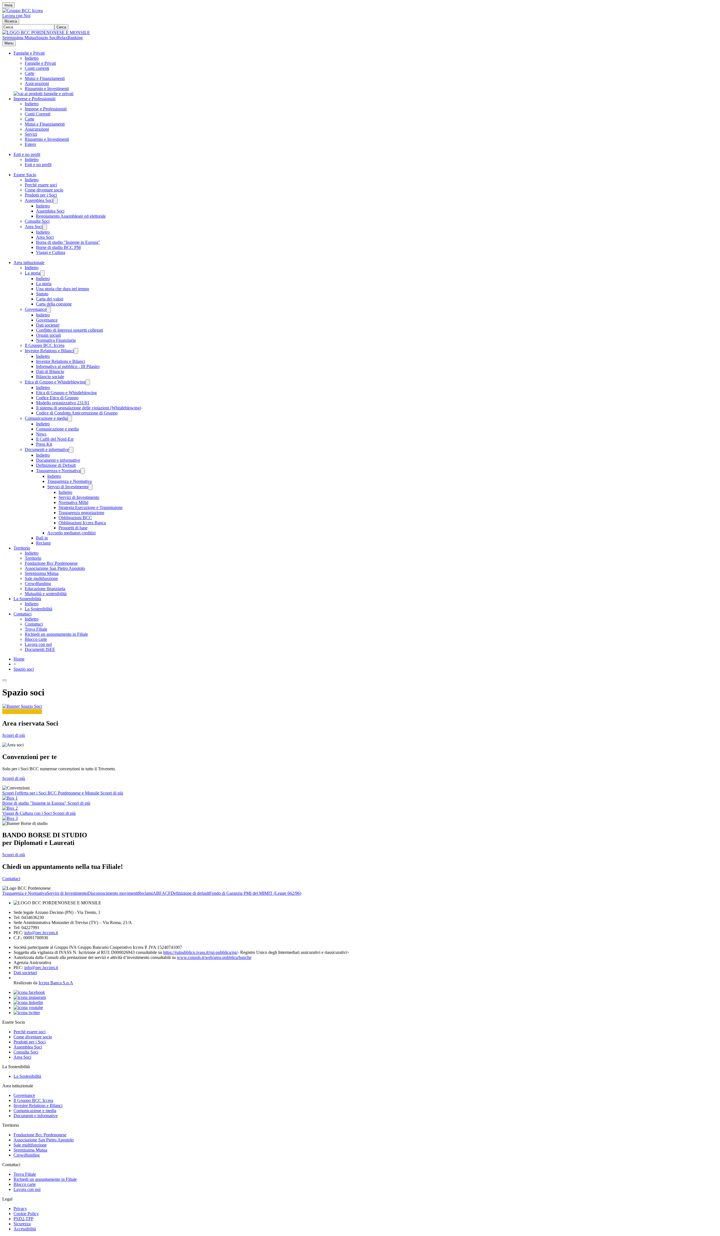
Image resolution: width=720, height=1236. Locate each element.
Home (19, 659)
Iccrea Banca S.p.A (56, 982)
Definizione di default (190, 893)
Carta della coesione (54, 304)
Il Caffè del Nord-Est (54, 439)
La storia (32, 273)
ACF (166, 893)
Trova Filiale (36, 629)
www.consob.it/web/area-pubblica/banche (214, 957)
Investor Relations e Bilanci (49, 350)
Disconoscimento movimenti (112, 893)
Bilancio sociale (50, 376)
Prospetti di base (72, 527)
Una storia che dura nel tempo (62, 288)
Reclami (43, 543)
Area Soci (33, 226)
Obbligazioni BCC (75, 517)
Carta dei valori (49, 298)
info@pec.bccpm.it (41, 932)
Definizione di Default (56, 465)
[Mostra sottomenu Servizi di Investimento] (90, 487)
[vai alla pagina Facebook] (29, 992)
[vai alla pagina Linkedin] (28, 1002)
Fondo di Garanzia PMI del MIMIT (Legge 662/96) (255, 893)
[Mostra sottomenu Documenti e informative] (71, 450)
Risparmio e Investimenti (47, 88)
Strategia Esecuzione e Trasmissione (90, 507)
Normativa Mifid (73, 502)
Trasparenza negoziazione (81, 512)
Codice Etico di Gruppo (57, 397)
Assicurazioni (37, 83)
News (41, 434)
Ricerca (10, 21)
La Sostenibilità (27, 598)
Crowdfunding (38, 583)
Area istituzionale (29, 262)
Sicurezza (22, 1223)
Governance (35, 309)
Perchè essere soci (41, 184)
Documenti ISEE (40, 649)
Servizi (31, 134)
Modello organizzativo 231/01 (62, 402)
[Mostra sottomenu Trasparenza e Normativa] (82, 471)
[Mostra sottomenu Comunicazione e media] (70, 418)
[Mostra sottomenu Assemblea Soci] (55, 201)
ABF (157, 893)
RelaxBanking (70, 37)
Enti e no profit (27, 154)
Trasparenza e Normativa (58, 470)
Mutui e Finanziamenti (45, 78)
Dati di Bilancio (50, 371)
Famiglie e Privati (29, 53)
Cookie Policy (26, 1213)
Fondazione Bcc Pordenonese (51, 563)
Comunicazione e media (46, 418)
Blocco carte (36, 639)
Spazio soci (24, 669)
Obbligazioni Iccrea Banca (82, 522)
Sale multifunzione (41, 578)
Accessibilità (25, 1228)
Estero (30, 144)
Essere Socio (25, 174)
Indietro (32, 58)
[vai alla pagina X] (27, 1012)
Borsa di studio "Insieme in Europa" (68, 242)
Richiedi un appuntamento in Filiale (56, 634)
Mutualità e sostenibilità (46, 593)
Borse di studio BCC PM (58, 247)
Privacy (20, 1208)
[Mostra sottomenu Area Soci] (44, 227)
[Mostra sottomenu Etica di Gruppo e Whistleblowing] (88, 382)
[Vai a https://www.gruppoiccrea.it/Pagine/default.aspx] (22, 10)
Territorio (22, 548)
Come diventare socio (44, 190)
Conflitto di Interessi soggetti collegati (69, 330)
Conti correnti (37, 68)
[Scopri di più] (43, 93)
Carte (29, 73)
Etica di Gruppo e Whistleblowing (55, 382)
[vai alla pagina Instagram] (30, 997)
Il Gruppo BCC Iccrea (44, 345)
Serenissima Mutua (19, 37)
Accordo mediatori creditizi (71, 532)
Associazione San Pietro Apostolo (55, 568)
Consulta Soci (37, 221)
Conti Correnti (37, 113)
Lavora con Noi (16, 15)
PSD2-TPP (23, 1218)
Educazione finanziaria (45, 588)
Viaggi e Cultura (50, 252)
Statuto (42, 293)
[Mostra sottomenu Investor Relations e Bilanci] (76, 351)
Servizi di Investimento (67, 486)
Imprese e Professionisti (34, 98)
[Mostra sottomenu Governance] (48, 310)
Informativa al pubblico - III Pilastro (68, 366)
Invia (8, 5)
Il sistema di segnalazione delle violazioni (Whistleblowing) (88, 407)
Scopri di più (13, 735)
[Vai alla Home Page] (46, 32)
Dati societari (47, 325)
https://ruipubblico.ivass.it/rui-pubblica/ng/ (200, 952)
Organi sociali (48, 335)
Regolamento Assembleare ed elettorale (71, 216)
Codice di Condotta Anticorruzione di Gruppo (77, 412)
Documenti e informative (47, 449)
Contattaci (23, 614)
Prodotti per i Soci (41, 195)
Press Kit (44, 444)
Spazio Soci (46, 37)
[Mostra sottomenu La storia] (42, 273)
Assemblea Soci (39, 200)
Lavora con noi (38, 644)
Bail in (42, 538)
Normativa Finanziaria (56, 340)
